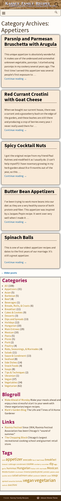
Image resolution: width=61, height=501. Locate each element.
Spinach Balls (18, 237)
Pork (7, 342)
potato (46, 472)
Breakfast (10, 309)
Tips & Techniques (15, 372)
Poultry (9, 345)
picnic (40, 471)
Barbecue (10, 295)
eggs (55, 464)
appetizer (14, 459)
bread (42, 460)
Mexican (9, 332)
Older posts (9, 272)
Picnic (8, 339)
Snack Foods (11, 365)
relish (9, 476)
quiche (4, 476)
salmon (23, 475)
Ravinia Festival (13, 427)
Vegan (8, 379)
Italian (33, 468)
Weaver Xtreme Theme (49, 498)
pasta (34, 471)
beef (38, 460)
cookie (30, 464)
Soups (8, 369)
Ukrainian (10, 375)
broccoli (5, 464)
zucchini (12, 484)
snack (49, 476)
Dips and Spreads (14, 319)
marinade (43, 468)
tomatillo (11, 481)
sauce (43, 475)
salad (15, 475)
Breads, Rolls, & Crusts (17, 305)
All (6, 285)
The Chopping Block (16, 437)
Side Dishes (11, 362)
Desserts (9, 315)
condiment (21, 464)
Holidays (9, 322)
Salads (8, 352)
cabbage (12, 464)
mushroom (19, 472)
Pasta (8, 335)
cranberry (37, 464)
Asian (8, 292)
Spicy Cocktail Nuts (25, 145)
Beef (7, 299)
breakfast (50, 459)
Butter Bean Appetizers (29, 191)
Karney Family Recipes (19, 498)
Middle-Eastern (8, 472)
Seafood (9, 359)
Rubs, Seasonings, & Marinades (22, 349)
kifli (37, 468)
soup (55, 475)
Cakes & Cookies (14, 312)
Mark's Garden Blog (15, 409)
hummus (11, 468)
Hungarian (10, 325)
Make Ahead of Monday (17, 399)
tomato (19, 481)
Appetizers (11, 289)
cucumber (45, 464)
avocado (27, 459)
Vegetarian (11, 385)
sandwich (36, 476)
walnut (4, 485)
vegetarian (45, 480)
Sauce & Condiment (15, 355)
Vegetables (11, 382)
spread (5, 481)
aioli (3, 460)
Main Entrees (12, 329)
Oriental (27, 472)
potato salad (54, 472)
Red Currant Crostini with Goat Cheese (26, 96)
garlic (4, 468)
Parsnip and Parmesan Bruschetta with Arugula (30, 41)
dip (51, 464)
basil (34, 460)
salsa (30, 475)
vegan (28, 480)
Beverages (10, 302)
